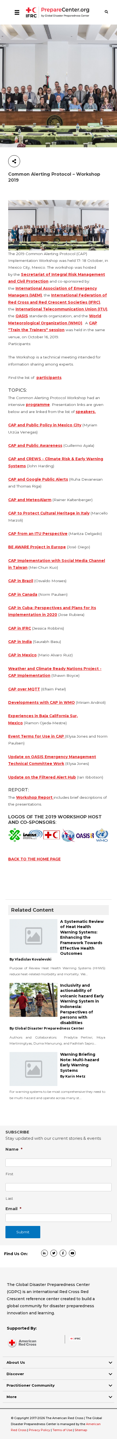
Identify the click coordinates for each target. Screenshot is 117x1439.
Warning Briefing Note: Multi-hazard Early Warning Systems (79, 1062)
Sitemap (81, 1430)
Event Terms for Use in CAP (36, 736)
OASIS (22, 316)
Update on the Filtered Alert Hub (42, 777)
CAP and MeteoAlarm (29, 500)
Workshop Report (35, 797)
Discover (15, 1374)
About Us (16, 1362)
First (9, 1174)
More (12, 1397)
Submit (22, 1232)
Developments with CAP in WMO (41, 702)
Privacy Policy (40, 1430)
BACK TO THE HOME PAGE (34, 859)
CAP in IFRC (19, 628)
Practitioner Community (31, 1385)
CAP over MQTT (24, 689)
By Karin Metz (72, 1076)
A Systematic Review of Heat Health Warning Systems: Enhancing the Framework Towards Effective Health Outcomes (82, 937)
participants (48, 377)
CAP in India (20, 641)
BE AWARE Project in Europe (37, 547)
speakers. (86, 411)
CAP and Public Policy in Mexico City (44, 425)
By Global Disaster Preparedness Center (47, 1028)
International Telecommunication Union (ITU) (61, 309)
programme (38, 404)
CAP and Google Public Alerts (38, 479)
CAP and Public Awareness (35, 445)
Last (9, 1198)
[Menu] (17, 12)
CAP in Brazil (20, 581)
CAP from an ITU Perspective (37, 533)
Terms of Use (62, 1430)
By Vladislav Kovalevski (30, 959)
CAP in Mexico (22, 655)
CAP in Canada (22, 594)
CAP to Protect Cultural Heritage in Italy (49, 513)
